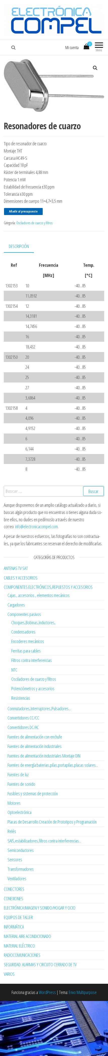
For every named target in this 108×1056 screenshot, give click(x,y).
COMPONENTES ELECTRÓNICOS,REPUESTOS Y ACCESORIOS (48, 587)
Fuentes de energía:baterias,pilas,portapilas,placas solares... (53, 765)
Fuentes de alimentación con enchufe (35, 737)
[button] (95, 68)
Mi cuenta (72, 47)
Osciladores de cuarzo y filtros (34, 222)
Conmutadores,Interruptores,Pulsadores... (39, 709)
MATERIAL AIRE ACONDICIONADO (27, 936)
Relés (12, 831)
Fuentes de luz (18, 775)
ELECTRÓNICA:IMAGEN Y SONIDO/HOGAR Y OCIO (39, 908)
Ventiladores (17, 879)
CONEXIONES (13, 899)
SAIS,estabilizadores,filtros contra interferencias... (44, 841)
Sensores (15, 859)
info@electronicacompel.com (36, 527)
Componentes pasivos (24, 614)
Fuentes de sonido (21, 784)
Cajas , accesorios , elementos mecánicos (39, 595)
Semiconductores (21, 850)
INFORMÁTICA (14, 927)
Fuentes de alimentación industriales (35, 746)
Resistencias (20, 698)
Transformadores (21, 869)
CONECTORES (14, 889)
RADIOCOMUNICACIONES (22, 955)
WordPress (47, 992)
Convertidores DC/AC (23, 727)
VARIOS (9, 974)
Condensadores (23, 632)
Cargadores (16, 605)
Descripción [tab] (19, 246)
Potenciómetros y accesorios (33, 689)
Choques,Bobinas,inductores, (33, 623)
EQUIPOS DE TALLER (18, 917)
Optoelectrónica (19, 812)
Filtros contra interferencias (31, 660)
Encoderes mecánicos (27, 641)
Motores (14, 803)
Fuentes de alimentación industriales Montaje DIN (44, 756)
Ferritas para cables (26, 651)
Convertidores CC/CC (23, 718)
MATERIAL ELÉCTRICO (19, 946)
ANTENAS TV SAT (16, 568)
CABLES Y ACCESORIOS (20, 578)
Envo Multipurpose (83, 992)
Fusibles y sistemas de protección (33, 793)
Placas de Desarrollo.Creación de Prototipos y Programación (52, 822)
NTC (14, 670)
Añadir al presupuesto (23, 211)
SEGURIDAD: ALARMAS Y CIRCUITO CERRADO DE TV (40, 965)
